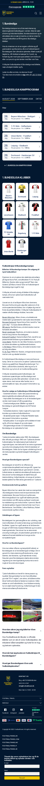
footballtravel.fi (9, 746)
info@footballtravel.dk (26, 686)
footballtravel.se (9, 749)
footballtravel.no (10, 742)
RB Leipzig (6, 327)
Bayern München (8, 317)
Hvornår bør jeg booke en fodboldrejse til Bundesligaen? (21, 654)
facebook (5, 713)
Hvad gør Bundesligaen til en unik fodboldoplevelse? (17, 664)
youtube (21, 713)
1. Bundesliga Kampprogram (19, 165)
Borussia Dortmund (9, 322)
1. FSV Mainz (6, 347)
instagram (13, 713)
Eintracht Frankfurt (9, 337)
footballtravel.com (10, 739)
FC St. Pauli (6, 352)
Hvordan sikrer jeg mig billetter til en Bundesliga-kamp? (18, 630)
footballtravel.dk (10, 736)
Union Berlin (6, 342)
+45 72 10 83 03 (27, 680)
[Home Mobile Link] (8, 13)
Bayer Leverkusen (8, 332)
